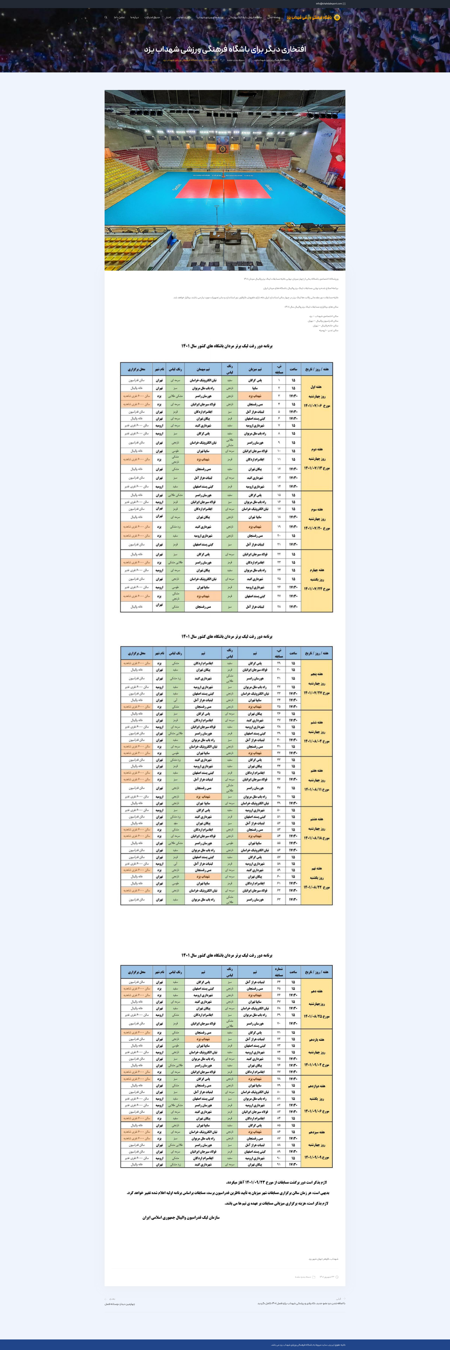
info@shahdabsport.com (329, 4)
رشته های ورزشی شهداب (210, 18)
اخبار (168, 18)
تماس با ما (119, 18)
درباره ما (134, 18)
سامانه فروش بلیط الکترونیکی (245, 18)
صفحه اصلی (273, 18)
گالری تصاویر (183, 18)
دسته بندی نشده (303, 1277)
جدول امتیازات (152, 18)
